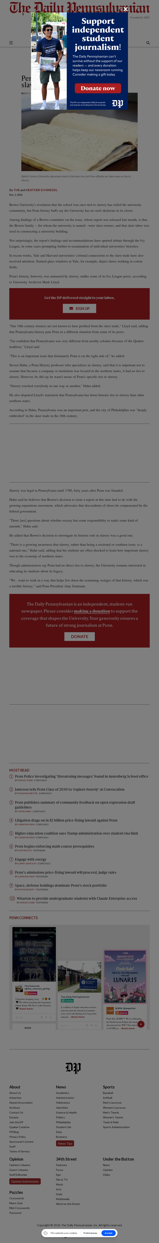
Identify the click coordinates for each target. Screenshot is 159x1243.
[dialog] (79, 621)
